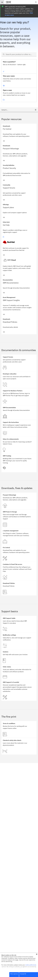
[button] (36, 954)
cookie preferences (30, 965)
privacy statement (27, 968)
